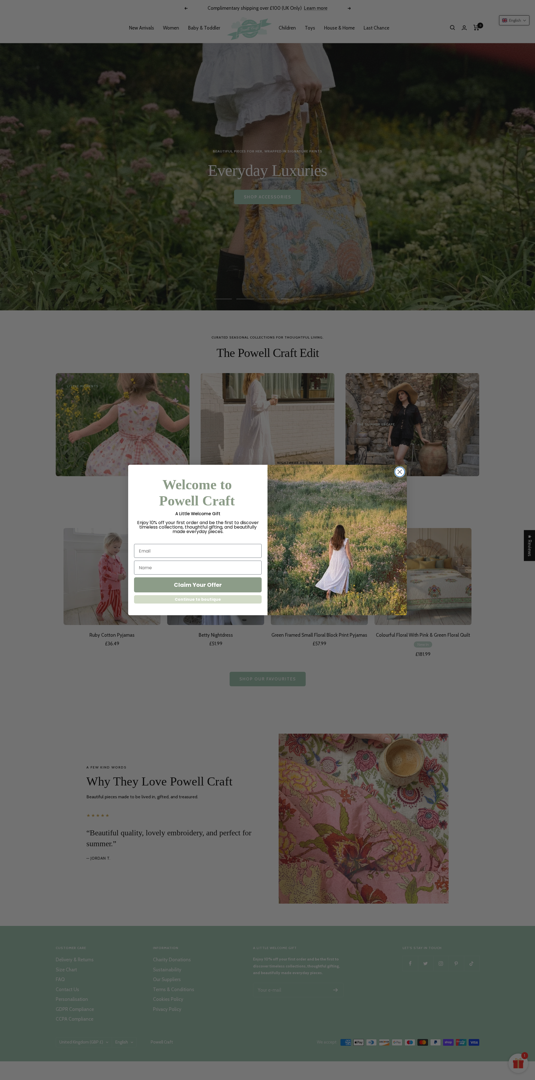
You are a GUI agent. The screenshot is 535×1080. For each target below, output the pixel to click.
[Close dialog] (400, 472)
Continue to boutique (198, 599)
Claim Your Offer (198, 585)
